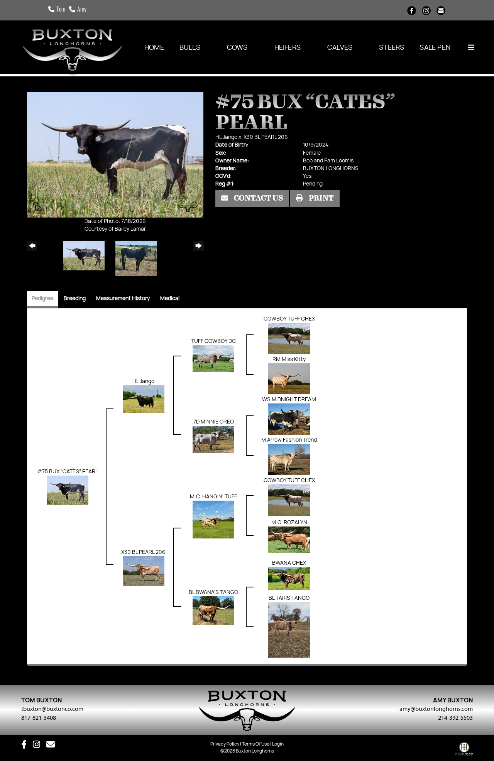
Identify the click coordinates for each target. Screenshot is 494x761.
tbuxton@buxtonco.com (52, 708)
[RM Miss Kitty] (289, 378)
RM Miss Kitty (289, 359)
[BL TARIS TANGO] (289, 630)
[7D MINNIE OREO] (213, 439)
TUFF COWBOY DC (213, 341)
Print (321, 198)
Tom (60, 10)
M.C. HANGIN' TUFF (213, 496)
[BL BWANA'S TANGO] (213, 610)
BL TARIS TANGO (289, 598)
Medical (169, 298)
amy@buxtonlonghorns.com (436, 708)
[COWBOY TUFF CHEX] (289, 338)
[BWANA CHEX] (289, 578)
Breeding (75, 298)
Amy (81, 10)
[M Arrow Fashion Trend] (289, 459)
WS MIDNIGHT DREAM (289, 399)
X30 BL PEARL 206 (266, 137)
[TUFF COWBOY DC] (213, 358)
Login (278, 744)
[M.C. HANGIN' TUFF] (213, 519)
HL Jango (226, 137)
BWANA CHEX (289, 563)
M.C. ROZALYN (289, 522)
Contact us (258, 198)
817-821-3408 (38, 717)
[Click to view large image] (115, 154)
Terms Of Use (255, 744)
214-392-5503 (455, 717)
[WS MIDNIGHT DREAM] (289, 419)
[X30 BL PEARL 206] (143, 571)
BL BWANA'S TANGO (213, 592)
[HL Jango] (143, 399)
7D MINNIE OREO (213, 422)
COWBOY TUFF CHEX (289, 319)
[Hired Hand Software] (464, 750)
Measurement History (123, 298)
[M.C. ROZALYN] (289, 539)
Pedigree (42, 298)
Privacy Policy (224, 744)
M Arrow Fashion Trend (289, 440)
